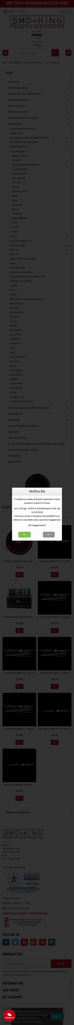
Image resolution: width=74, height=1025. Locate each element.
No (48, 534)
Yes (24, 534)
